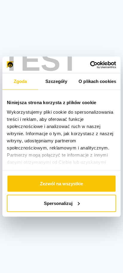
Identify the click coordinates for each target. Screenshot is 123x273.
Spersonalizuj (58, 203)
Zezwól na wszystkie (61, 183)
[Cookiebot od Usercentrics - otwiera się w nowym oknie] (90, 65)
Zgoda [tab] (20, 81)
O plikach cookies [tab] (97, 81)
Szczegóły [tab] (56, 81)
